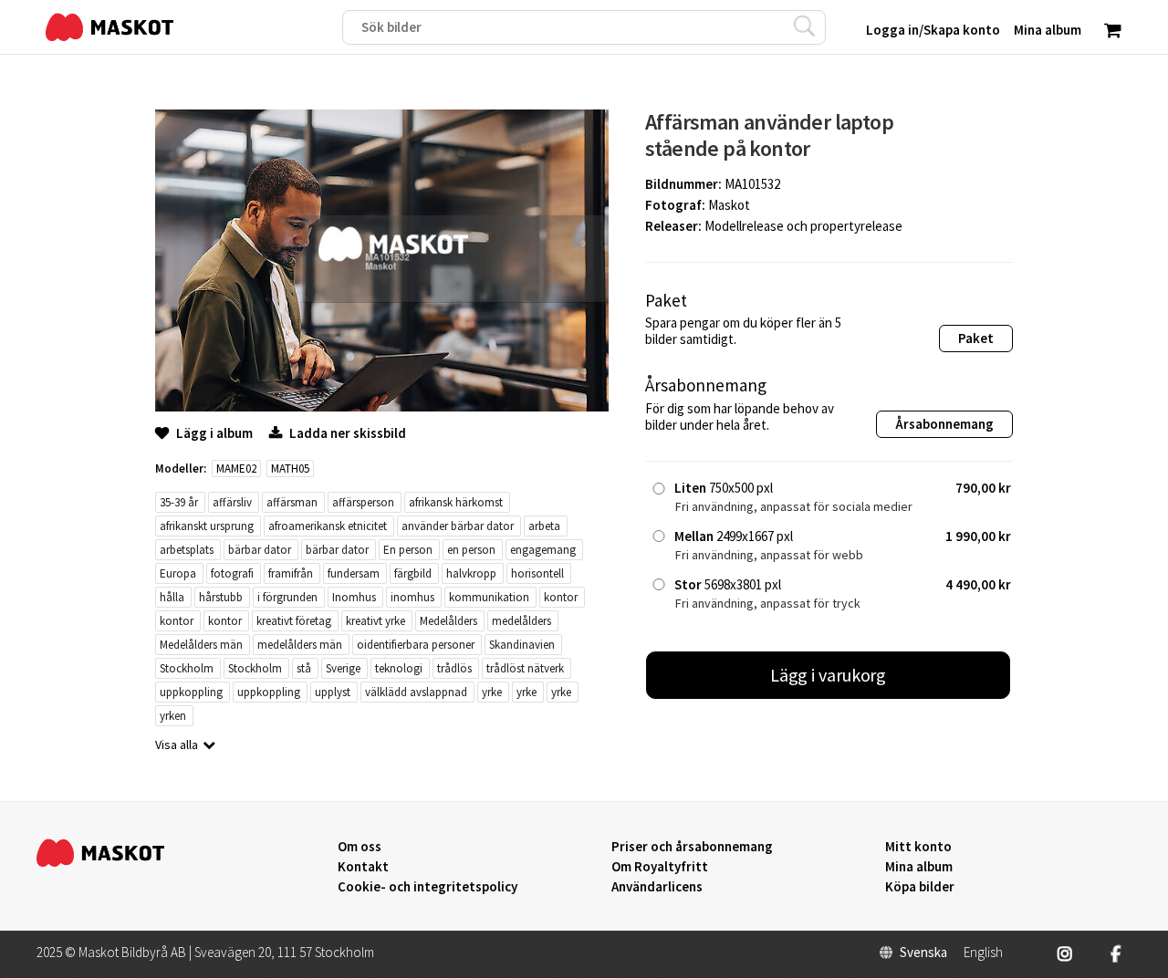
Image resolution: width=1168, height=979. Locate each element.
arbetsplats (187, 549)
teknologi (398, 668)
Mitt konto (918, 846)
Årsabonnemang (944, 423)
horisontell (537, 573)
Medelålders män (201, 644)
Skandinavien (522, 644)
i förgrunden (287, 597)
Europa (178, 573)
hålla (172, 597)
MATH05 (290, 468)
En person (408, 549)
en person (471, 549)
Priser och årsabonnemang (692, 846)
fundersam (354, 573)
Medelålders (448, 621)
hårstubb (221, 597)
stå (304, 668)
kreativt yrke (375, 621)
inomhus (412, 597)
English (983, 952)
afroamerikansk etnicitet (327, 526)
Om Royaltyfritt (659, 867)
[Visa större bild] (382, 406)
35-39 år (179, 502)
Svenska (923, 952)
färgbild (413, 573)
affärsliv (232, 502)
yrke (492, 692)
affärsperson (363, 502)
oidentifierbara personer (415, 644)
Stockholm (187, 668)
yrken (173, 716)
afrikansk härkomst (456, 502)
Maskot (729, 205)
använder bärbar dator (458, 526)
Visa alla (176, 744)
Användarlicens (657, 887)
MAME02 (236, 468)
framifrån (290, 573)
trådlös (454, 668)
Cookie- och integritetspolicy (427, 886)
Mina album (919, 867)
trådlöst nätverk (525, 668)
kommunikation (489, 597)
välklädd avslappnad (416, 692)
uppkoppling (191, 692)
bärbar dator (259, 549)
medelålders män (299, 644)
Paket (976, 338)
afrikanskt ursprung (207, 526)
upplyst (332, 692)
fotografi (232, 573)
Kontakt (363, 867)
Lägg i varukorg (828, 674)
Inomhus (354, 597)
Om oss (359, 846)
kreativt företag (293, 621)
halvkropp (471, 573)
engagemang (543, 549)
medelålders (521, 621)
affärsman (292, 502)
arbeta (544, 526)
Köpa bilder (919, 887)
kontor (561, 597)
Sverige (343, 668)
